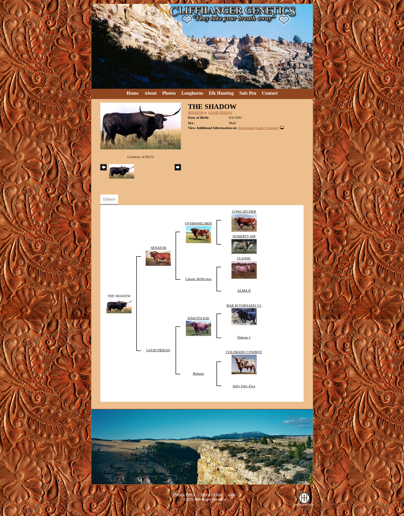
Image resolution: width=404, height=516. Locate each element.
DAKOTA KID (198, 318)
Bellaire (198, 373)
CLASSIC (244, 258)
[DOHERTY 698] (244, 246)
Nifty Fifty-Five (244, 386)
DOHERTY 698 (244, 236)
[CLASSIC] (244, 269)
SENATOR (196, 113)
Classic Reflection (198, 279)
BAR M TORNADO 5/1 (244, 305)
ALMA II (244, 290)
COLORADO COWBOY (244, 352)
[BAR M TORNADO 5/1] (244, 316)
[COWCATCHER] (244, 222)
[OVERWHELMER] (198, 234)
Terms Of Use (211, 494)
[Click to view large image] (140, 125)
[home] (202, 44)
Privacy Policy (184, 494)
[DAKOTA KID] (198, 328)
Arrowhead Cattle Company (258, 128)
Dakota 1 (244, 337)
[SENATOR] (158, 258)
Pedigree (109, 199)
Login (232, 494)
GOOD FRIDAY (220, 113)
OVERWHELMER (198, 223)
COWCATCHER (244, 211)
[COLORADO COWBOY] (244, 364)
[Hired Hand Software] (304, 500)
